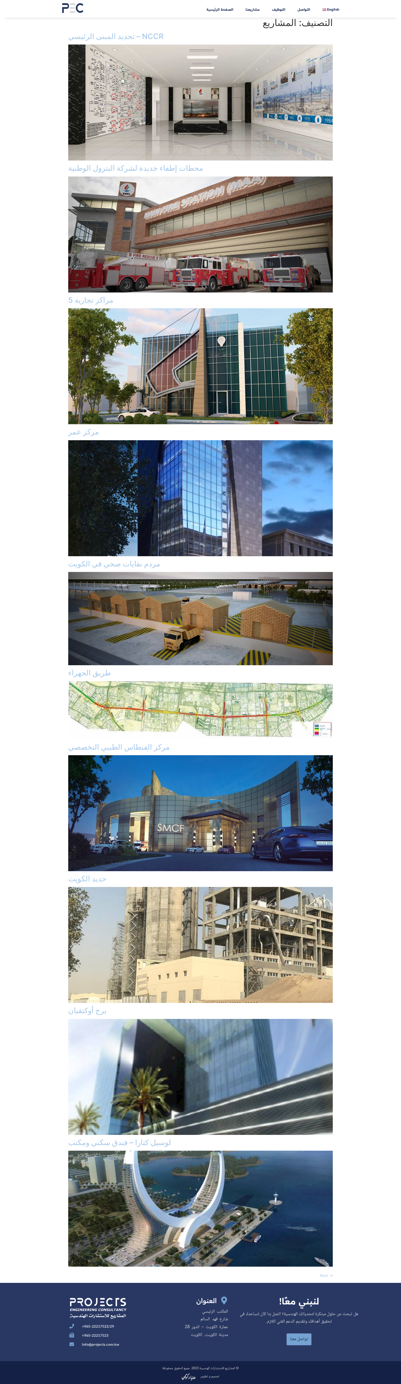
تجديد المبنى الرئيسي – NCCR (116, 36)
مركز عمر (83, 431)
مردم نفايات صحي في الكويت (114, 563)
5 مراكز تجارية (90, 300)
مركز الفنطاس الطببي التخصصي (119, 746)
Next (326, 1275)
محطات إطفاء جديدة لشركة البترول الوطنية (135, 168)
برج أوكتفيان (87, 1010)
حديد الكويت (87, 878)
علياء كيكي (189, 1376)
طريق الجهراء (89, 672)
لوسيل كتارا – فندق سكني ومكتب (119, 1142)
